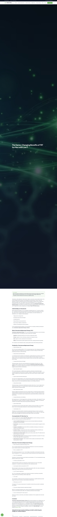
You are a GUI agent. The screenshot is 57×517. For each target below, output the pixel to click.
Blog (12, 142)
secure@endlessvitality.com (49, 0)
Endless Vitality (18, 507)
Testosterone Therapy (17, 142)
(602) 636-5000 (6, 0)
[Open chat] (2, 515)
